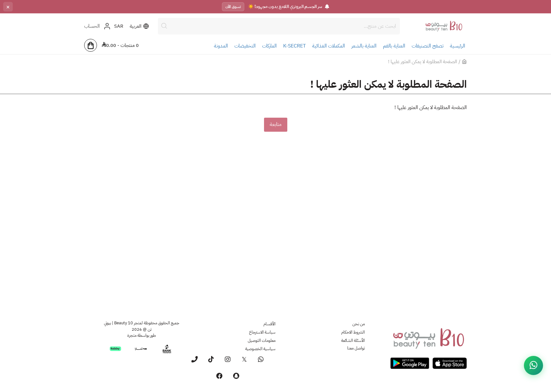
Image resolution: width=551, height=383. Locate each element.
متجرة (131, 335)
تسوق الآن (233, 7)
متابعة (276, 124)
